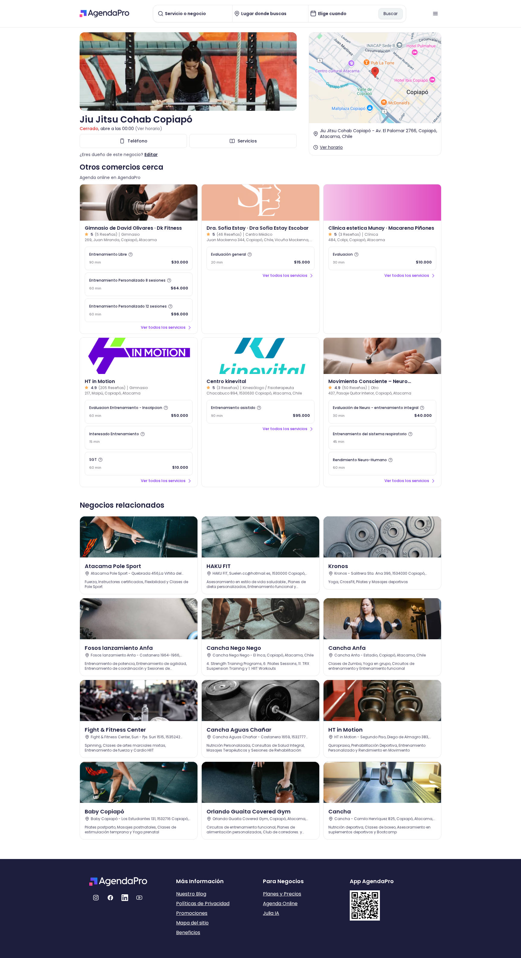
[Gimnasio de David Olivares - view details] (138, 202)
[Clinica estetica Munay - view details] (382, 202)
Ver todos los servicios (163, 327)
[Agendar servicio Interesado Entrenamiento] (138, 437)
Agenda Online (280, 903)
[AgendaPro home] (104, 14)
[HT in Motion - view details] (138, 356)
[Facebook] (110, 897)
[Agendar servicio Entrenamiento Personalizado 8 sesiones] (138, 284)
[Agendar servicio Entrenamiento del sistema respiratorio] (382, 437)
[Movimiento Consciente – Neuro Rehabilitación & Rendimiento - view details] (382, 356)
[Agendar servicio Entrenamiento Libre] (138, 258)
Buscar (391, 14)
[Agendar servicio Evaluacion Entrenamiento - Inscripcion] (138, 411)
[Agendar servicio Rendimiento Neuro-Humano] (382, 463)
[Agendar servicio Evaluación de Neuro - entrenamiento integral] (382, 411)
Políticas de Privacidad (202, 903)
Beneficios (188, 932)
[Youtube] (139, 897)
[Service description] (130, 254)
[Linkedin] (124, 897)
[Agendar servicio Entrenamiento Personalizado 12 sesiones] (138, 310)
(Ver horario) (148, 129)
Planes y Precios (282, 893)
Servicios (247, 141)
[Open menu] (435, 14)
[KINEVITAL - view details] (260, 356)
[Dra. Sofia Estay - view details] (260, 202)
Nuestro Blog (191, 893)
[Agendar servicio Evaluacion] (382, 258)
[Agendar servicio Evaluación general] (260, 258)
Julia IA (271, 913)
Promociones (191, 913)
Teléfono (137, 141)
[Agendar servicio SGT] (138, 463)
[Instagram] (96, 897)
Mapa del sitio (192, 922)
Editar (151, 155)
